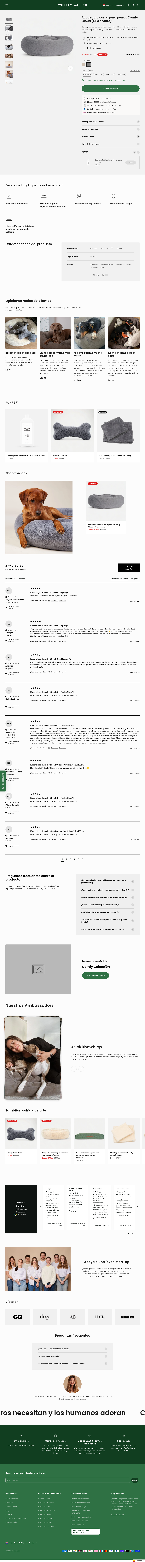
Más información (117, 1514)
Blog (7, 1510)
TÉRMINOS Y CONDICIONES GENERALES (81, 1511)
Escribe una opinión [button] (129, 568)
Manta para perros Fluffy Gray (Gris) (115, 456)
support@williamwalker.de (16, 889)
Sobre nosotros (11, 1499)
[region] (89, 1207)
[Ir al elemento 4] (9, 47)
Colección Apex (44, 1499)
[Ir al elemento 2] (9, 29)
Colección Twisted (45, 1522)
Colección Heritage (46, 1526)
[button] (133, 54)
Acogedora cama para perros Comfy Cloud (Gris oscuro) (104, 525)
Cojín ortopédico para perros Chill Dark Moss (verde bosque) (89, 1155)
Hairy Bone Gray (60, 456)
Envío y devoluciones (80, 1499)
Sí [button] (49, 601)
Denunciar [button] (54, 601)
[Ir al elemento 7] (9, 74)
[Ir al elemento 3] (9, 38)
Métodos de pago (78, 1506)
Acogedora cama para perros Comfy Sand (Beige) (55, 1154)
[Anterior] (134, 152)
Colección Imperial (46, 1502)
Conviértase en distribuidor (16, 1518)
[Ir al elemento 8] (9, 84)
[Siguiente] (138, 152)
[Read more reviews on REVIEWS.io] (21, 1215)
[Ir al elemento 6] (9, 65)
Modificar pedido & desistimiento (81, 1531)
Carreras (9, 1514)
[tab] (119, 579)
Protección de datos (79, 1521)
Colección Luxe (44, 1506)
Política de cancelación (81, 1517)
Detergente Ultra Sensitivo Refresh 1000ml (26, 456)
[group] (17, 566)
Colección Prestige (45, 1518)
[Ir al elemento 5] (9, 56)
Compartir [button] (62, 601)
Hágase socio (11, 1522)
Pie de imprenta (77, 1525)
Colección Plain (44, 1514)
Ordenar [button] (9, 579)
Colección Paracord (46, 1510)
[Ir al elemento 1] (9, 20)
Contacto (9, 1502)
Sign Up (134, 1480)
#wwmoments (11, 1506)
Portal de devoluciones (80, 1502)
